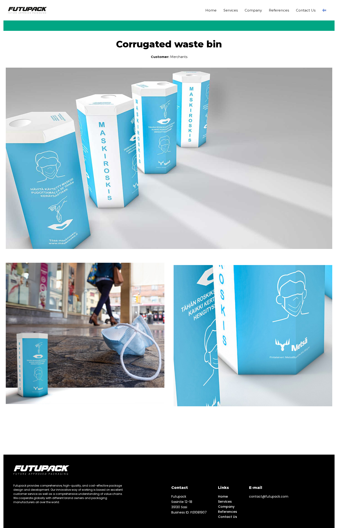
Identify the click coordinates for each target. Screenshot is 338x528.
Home (211, 10)
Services (230, 10)
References (279, 10)
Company (253, 10)
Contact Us (305, 10)
